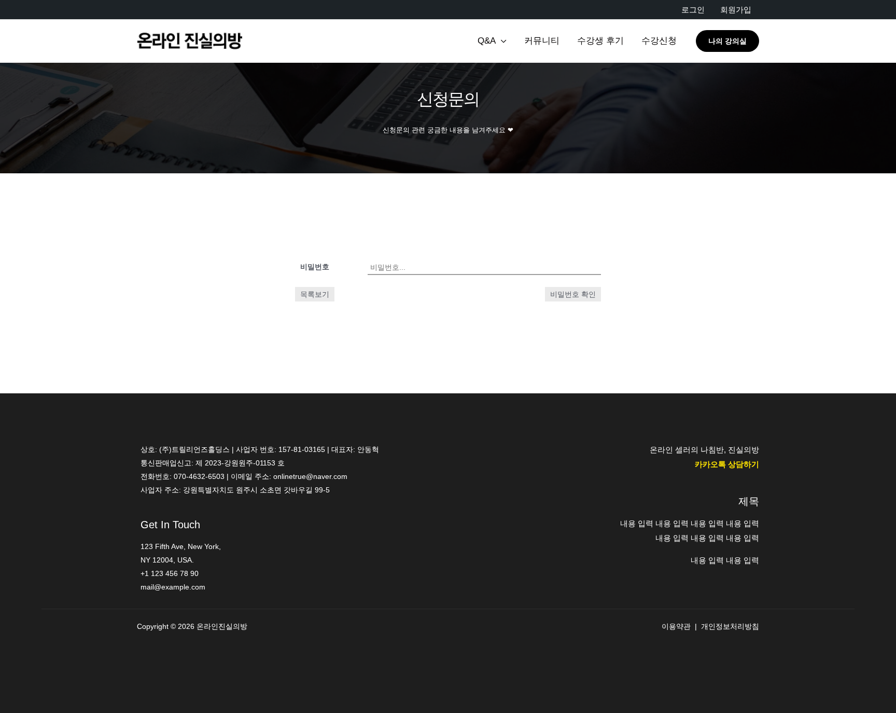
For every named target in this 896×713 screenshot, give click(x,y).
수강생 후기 (600, 41)
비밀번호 (314, 267)
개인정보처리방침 (730, 626)
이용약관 (676, 626)
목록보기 (314, 294)
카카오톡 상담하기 (727, 464)
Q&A (487, 41)
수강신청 (659, 41)
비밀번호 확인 (573, 294)
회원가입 (735, 9)
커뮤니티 (541, 41)
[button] (727, 41)
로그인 (693, 9)
